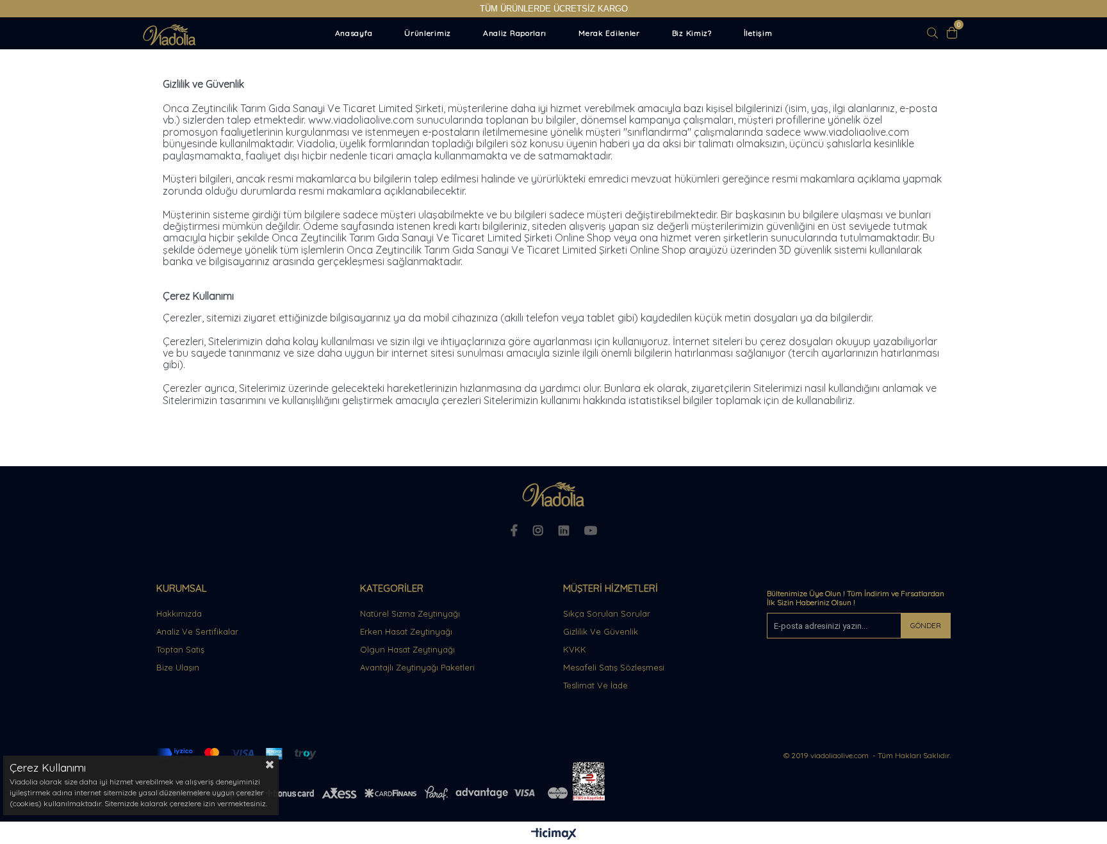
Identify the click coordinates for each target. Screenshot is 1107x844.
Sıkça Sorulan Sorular (606, 613)
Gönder (925, 625)
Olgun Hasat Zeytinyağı (407, 649)
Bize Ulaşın (177, 667)
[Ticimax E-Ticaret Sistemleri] (554, 834)
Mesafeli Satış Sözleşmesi (613, 667)
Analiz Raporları (514, 33)
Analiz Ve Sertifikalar (197, 631)
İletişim (758, 33)
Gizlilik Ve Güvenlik (600, 631)
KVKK (574, 649)
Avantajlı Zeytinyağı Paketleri (417, 667)
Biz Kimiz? (692, 33)
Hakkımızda (179, 613)
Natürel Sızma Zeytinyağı (410, 613)
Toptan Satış (180, 649)
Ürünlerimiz (427, 33)
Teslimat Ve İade (595, 685)
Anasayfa (354, 33)
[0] (952, 32)
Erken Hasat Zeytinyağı (406, 631)
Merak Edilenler (609, 33)
